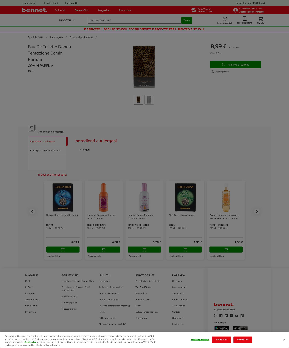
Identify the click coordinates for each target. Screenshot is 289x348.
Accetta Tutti (243, 339)
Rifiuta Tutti (221, 339)
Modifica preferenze (200, 339)
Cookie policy (30, 342)
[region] (144, 340)
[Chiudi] (284, 339)
